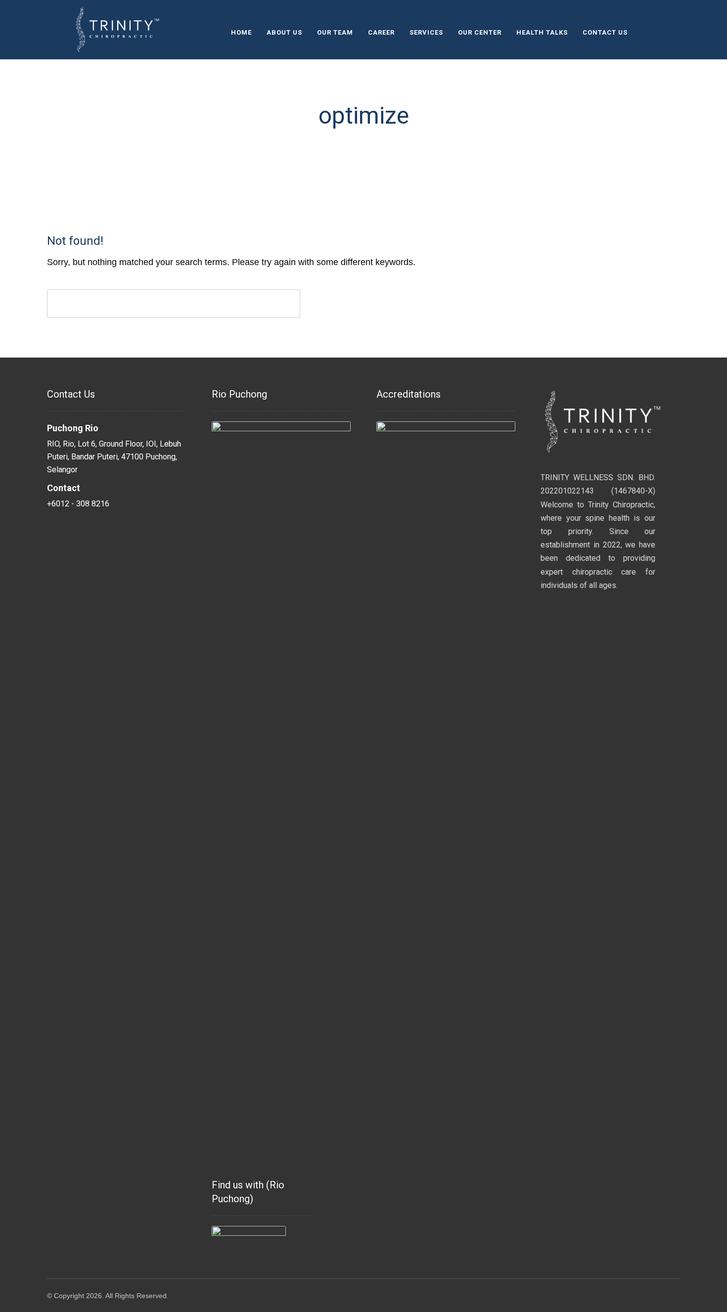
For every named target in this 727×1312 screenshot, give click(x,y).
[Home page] (315, 147)
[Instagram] (646, 32)
